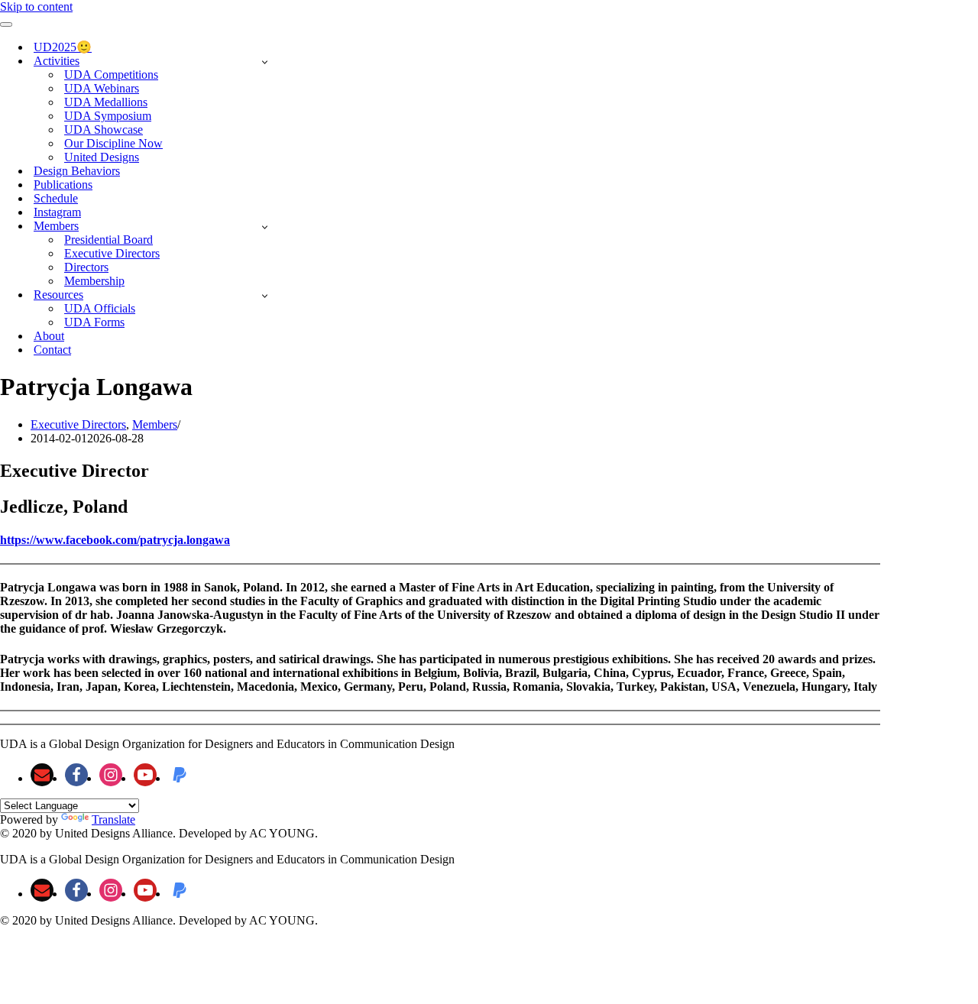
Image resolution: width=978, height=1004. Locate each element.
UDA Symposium (107, 115)
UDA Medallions (105, 102)
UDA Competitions (111, 74)
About (49, 335)
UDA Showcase (103, 129)
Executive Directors (112, 253)
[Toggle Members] (264, 226)
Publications (63, 184)
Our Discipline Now (113, 143)
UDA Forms (94, 322)
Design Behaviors (77, 170)
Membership (94, 280)
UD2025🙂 (63, 46)
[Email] (42, 774)
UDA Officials (99, 308)
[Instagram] (110, 774)
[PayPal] (179, 774)
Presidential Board (108, 239)
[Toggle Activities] (264, 61)
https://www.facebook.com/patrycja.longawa (115, 539)
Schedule (56, 198)
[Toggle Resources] (264, 295)
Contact (52, 349)
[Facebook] (76, 774)
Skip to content (36, 6)
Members (154, 424)
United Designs (101, 157)
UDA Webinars (101, 88)
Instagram (57, 212)
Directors (86, 267)
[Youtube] (145, 774)
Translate (113, 819)
